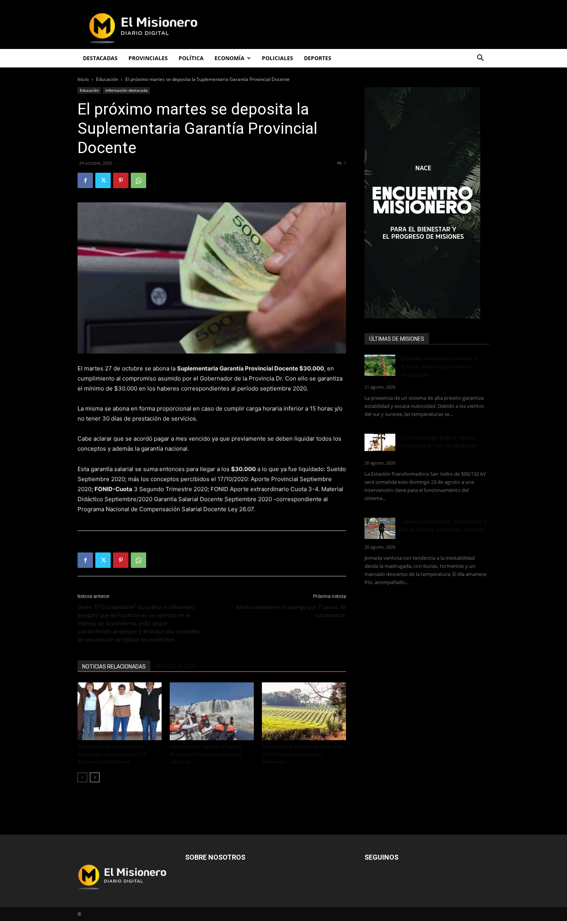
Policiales (277, 58)
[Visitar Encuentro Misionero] (426, 202)
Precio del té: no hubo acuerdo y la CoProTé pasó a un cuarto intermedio (301, 754)
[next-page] (95, 777)
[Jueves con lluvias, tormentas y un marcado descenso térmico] (379, 528)
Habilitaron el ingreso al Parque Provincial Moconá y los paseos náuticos (206, 754)
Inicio (83, 79)
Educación (107, 79)
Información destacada (126, 90)
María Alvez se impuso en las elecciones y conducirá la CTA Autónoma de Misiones (112, 754)
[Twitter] (103, 180)
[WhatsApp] (138, 180)
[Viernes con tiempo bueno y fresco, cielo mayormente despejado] (379, 365)
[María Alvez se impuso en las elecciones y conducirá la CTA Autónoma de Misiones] (120, 711)
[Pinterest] (120, 180)
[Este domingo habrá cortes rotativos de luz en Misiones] (379, 442)
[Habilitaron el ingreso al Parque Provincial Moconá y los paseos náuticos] (212, 711)
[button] (480, 58)
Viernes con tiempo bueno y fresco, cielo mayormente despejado (439, 366)
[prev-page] (82, 777)
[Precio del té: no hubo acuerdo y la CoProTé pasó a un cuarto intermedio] (304, 711)
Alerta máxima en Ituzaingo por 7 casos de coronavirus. (291, 611)
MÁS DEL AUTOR (175, 666)
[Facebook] (85, 180)
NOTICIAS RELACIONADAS (114, 666)
